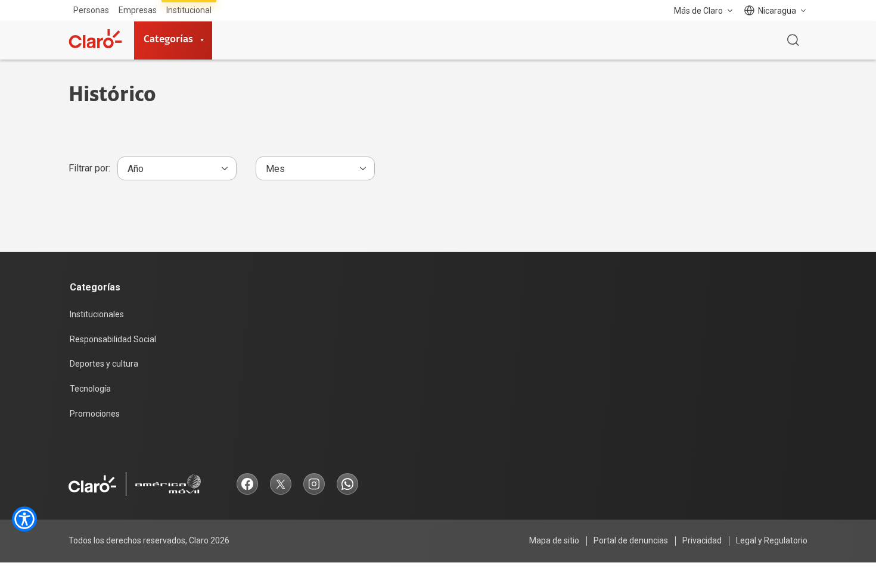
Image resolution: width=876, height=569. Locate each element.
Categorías (168, 40)
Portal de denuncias (631, 540)
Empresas (138, 10)
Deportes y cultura (104, 363)
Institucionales (97, 314)
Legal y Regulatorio (771, 540)
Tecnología (90, 388)
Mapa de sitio (554, 540)
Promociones (95, 413)
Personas (91, 10)
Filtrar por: (89, 168)
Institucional (189, 10)
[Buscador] (793, 40)
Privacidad (702, 540)
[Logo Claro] (95, 38)
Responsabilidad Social (113, 339)
